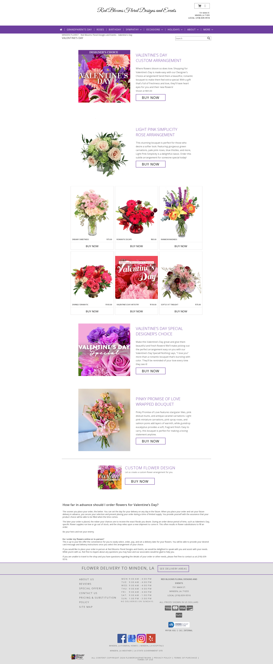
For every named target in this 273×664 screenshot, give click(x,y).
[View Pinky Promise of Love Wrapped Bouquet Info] (106, 420)
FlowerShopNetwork (138, 657)
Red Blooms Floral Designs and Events (136, 10)
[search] (208, 38)
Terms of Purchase (185, 657)
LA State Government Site (148, 650)
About (191, 29)
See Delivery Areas (173, 568)
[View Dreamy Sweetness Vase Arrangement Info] (92, 212)
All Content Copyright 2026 (108, 657)
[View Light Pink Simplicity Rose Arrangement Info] (106, 146)
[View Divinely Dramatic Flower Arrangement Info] (92, 277)
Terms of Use (145, 659)
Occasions (153, 29)
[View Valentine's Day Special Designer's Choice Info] (106, 349)
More (206, 29)
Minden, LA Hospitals (152, 645)
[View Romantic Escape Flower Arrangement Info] (136, 212)
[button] (202, 6)
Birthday (115, 29)
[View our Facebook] (122, 642)
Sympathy (132, 29)
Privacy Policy (162, 657)
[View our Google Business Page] (131, 642)
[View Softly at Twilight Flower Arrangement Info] (181, 277)
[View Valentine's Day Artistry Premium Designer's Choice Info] (136, 277)
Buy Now (150, 97)
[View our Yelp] (151, 642)
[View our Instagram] (141, 642)
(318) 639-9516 (203, 17)
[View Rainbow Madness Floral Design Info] (181, 212)
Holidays (174, 29)
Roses (100, 29)
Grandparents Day (79, 29)
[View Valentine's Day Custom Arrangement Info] (106, 76)
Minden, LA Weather (121, 650)
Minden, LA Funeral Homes (123, 645)
